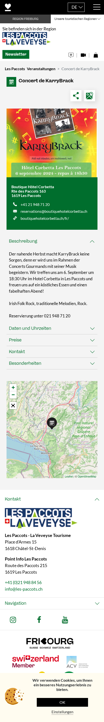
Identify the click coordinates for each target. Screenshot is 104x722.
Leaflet (69, 476)
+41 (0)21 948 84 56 (23, 582)
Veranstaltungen (41, 68)
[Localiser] (89, 95)
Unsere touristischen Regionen (75, 19)
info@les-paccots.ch (24, 589)
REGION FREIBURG (25, 19)
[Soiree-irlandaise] (52, 143)
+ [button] (13, 387)
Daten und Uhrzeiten (30, 328)
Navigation (15, 603)
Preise (15, 340)
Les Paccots (15, 68)
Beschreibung (23, 241)
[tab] (52, 241)
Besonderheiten (25, 363)
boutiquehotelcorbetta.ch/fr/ (45, 218)
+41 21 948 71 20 (35, 204)
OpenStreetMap (87, 476)
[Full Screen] (13, 405)
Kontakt (17, 351)
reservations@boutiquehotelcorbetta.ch (54, 211)
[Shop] (95, 53)
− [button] (13, 395)
